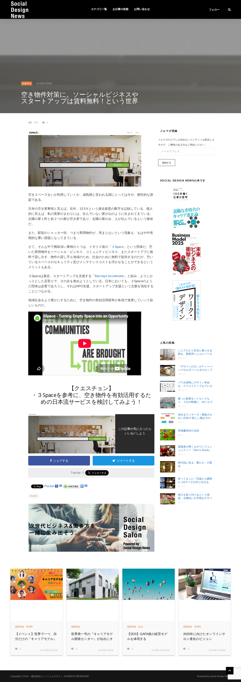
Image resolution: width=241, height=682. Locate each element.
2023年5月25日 (49, 650)
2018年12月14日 (160, 650)
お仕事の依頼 (120, 9)
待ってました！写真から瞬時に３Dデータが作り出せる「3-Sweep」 (195, 480)
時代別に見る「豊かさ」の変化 (195, 464)
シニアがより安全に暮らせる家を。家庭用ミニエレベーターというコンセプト (195, 352)
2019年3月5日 (106, 650)
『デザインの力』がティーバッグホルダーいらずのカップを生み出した (195, 368)
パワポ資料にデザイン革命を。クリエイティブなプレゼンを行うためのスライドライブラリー (195, 384)
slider (34, 496)
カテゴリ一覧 (99, 9)
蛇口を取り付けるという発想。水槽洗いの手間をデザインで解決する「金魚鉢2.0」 (195, 496)
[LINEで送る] (71, 486)
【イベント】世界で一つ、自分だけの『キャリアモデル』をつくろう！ (36, 639)
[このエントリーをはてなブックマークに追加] (60, 486)
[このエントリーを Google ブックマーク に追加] (56, 486)
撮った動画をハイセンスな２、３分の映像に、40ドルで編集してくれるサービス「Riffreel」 (195, 400)
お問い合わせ (142, 9)
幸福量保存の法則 (188, 430)
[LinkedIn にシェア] (81, 486)
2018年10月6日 (217, 650)
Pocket (49, 486)
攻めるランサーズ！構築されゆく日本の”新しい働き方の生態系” (195, 416)
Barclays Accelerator (109, 276)
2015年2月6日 (44, 84)
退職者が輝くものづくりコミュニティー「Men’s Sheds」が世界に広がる (195, 448)
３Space (117, 247)
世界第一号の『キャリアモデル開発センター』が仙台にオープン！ (92, 639)
